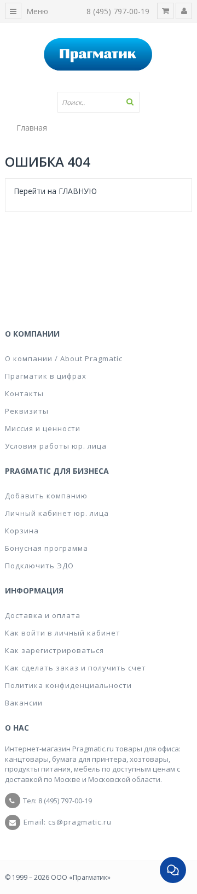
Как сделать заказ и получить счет (75, 668)
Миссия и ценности (42, 428)
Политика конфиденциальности (68, 685)
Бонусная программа (46, 548)
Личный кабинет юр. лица (57, 513)
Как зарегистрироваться (54, 650)
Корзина (22, 531)
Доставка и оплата (42, 615)
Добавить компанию (46, 496)
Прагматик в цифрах (45, 376)
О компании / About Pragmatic (64, 358)
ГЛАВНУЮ (78, 191)
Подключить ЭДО (39, 565)
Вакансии (24, 703)
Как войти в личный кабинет (62, 633)
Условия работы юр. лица (56, 446)
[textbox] (98, 102)
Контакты (24, 393)
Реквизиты (27, 411)
